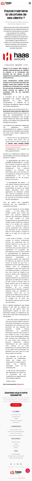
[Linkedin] (21, 464)
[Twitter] (11, 464)
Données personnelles (14, 22)
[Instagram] (14, 464)
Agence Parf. (21, 478)
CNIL (6, 22)
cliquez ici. (20, 384)
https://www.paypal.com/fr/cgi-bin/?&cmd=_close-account (16, 146)
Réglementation (21, 24)
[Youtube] (17, 464)
